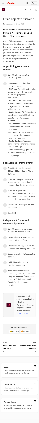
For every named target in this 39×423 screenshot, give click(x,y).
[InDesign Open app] (36, 10)
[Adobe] (10, 3)
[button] (27, 3)
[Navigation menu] (3, 3)
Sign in (34, 3)
